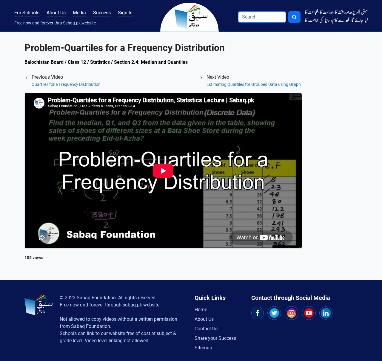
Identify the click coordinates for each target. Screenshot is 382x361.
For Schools (26, 13)
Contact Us (206, 328)
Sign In (125, 13)
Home (201, 309)
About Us (56, 13)
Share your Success (215, 338)
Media (79, 13)
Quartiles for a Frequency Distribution (66, 84)
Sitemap (203, 348)
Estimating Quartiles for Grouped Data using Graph (254, 84)
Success (102, 13)
